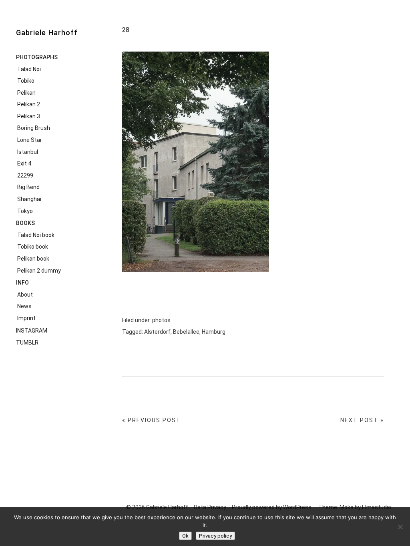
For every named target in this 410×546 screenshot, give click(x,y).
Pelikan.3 (28, 116)
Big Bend (28, 187)
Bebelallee (186, 332)
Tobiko (25, 81)
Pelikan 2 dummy (39, 270)
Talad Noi (29, 69)
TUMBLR (27, 342)
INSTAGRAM (31, 330)
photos (161, 320)
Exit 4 (24, 163)
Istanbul (27, 152)
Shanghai (29, 199)
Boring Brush (33, 128)
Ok (185, 536)
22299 (25, 175)
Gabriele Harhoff (47, 32)
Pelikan (26, 93)
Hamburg (213, 332)
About (25, 294)
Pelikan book (33, 258)
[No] (400, 527)
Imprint (26, 318)
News (24, 306)
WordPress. (298, 507)
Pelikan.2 (28, 104)
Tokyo (25, 211)
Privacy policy (215, 536)
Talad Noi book (35, 235)
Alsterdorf (157, 332)
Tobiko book (32, 246)
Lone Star (29, 140)
